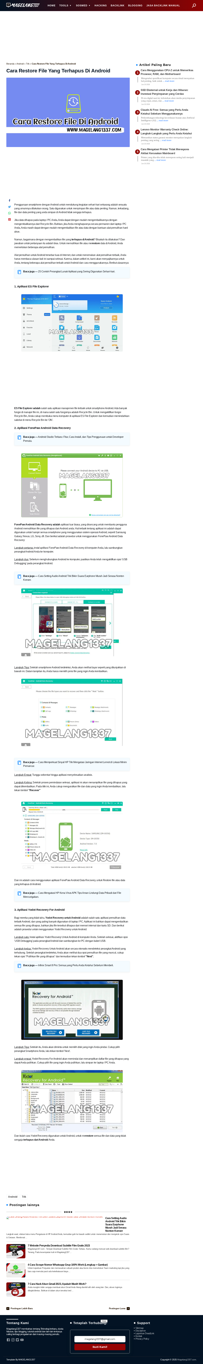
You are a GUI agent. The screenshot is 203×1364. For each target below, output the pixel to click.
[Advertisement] (101, 36)
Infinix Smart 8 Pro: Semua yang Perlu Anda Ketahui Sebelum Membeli (75, 965)
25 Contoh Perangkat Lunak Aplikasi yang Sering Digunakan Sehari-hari (76, 271)
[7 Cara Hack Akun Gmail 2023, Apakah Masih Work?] (15, 1289)
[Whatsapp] (9, 213)
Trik (28, 63)
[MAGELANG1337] (23, 5)
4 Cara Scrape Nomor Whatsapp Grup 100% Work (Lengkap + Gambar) (68, 1264)
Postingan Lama (117, 1308)
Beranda (10, 63)
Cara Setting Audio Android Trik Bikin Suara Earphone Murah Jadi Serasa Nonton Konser (116, 1224)
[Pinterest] (9, 220)
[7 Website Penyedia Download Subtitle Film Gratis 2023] (15, 1251)
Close (104, 1321)
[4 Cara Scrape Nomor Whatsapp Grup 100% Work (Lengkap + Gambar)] (15, 1270)
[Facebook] (9, 201)
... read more (168, 81)
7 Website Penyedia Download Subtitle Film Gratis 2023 (59, 1245)
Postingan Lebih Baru (22, 1308)
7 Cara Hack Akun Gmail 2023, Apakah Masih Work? (57, 1284)
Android (20, 63)
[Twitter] (9, 207)
